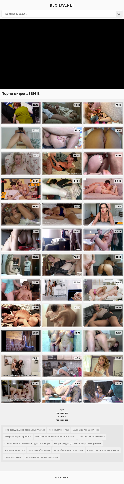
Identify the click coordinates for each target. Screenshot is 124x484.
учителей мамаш (13, 457)
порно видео (62, 413)
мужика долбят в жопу (39, 450)
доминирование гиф (15, 450)
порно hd (62, 416)
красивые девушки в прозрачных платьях (25, 430)
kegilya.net (62, 5)
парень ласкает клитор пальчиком (41, 457)
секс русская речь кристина (18, 436)
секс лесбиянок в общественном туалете (55, 436)
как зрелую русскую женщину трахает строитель (77, 443)
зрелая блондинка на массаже (68, 450)
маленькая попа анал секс (86, 430)
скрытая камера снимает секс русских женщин (27, 443)
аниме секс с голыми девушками (103, 450)
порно (62, 409)
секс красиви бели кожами (92, 436)
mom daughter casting (59, 430)
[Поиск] (119, 14)
